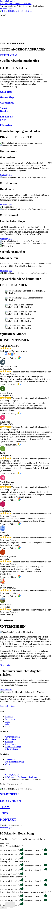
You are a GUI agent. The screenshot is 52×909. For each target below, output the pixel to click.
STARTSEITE (9, 794)
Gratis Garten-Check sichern (15, 3)
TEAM (5, 807)
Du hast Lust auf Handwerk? (13, 877)
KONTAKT (8, 819)
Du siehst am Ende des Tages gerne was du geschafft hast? (25, 892)
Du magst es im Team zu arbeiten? (15, 861)
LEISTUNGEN (10, 800)
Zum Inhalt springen (8, 1)
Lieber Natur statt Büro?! (11, 846)
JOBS (4, 813)
